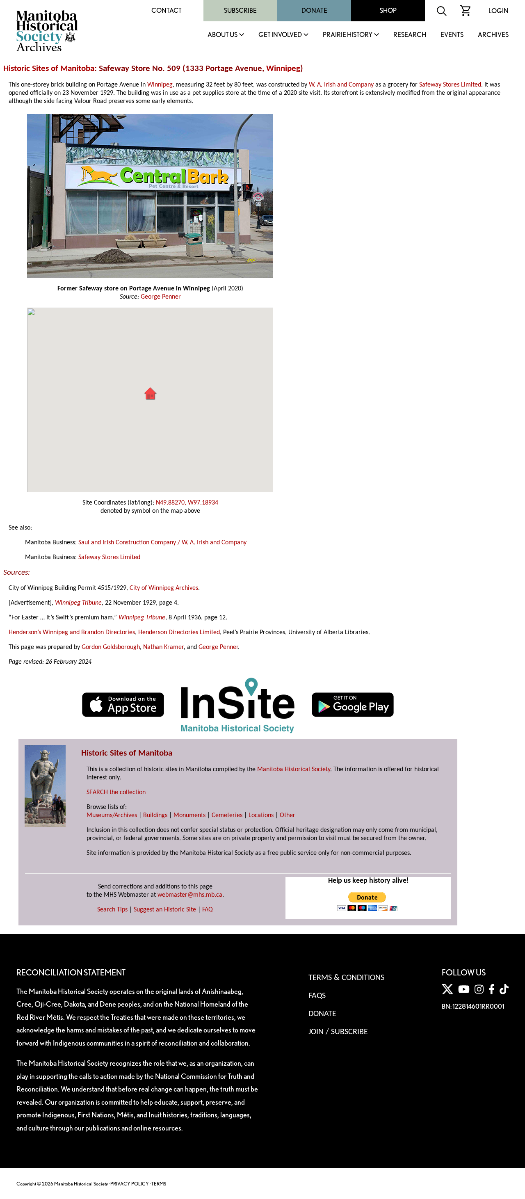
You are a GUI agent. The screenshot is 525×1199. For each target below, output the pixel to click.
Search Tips (112, 910)
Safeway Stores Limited (450, 85)
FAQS (317, 996)
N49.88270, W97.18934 (187, 503)
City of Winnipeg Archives (164, 588)
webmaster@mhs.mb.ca (190, 895)
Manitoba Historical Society (293, 769)
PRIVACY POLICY (129, 1184)
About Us (222, 35)
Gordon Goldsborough (111, 647)
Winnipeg (283, 68)
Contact (166, 10)
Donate (314, 10)
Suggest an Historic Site (165, 910)
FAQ (207, 910)
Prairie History (347, 35)
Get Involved (280, 35)
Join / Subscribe (338, 1032)
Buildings (155, 815)
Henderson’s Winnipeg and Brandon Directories (72, 632)
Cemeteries (227, 815)
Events (452, 35)
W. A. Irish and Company (341, 85)
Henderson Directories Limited (179, 632)
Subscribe (240, 10)
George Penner (161, 297)
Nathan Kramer (163, 647)
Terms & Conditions (346, 978)
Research (409, 35)
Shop (388, 10)
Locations (261, 815)
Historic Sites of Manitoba (48, 68)
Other (287, 815)
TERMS (158, 1184)
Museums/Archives (112, 815)
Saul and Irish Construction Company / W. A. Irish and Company (162, 542)
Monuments (189, 815)
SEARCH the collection (116, 792)
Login (498, 11)
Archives (493, 35)
